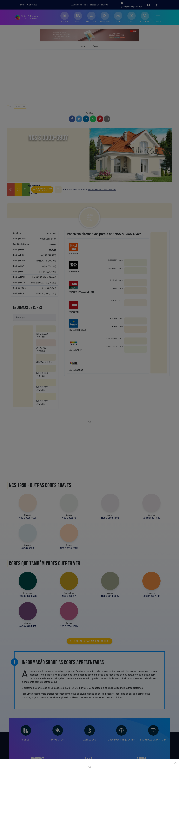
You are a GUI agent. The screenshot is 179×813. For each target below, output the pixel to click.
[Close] (175, 762)
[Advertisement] (89, 787)
